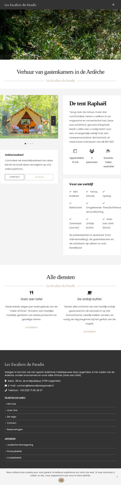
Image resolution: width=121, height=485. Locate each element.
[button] (113, 4)
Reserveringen (15, 429)
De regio (11, 416)
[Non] (117, 476)
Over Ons (12, 410)
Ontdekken (31, 327)
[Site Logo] (20, 4)
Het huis (11, 403)
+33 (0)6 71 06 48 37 (31, 390)
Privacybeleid (14, 451)
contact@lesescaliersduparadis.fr (35, 385)
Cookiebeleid (14, 457)
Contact (11, 423)
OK (61, 480)
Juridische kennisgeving (20, 444)
